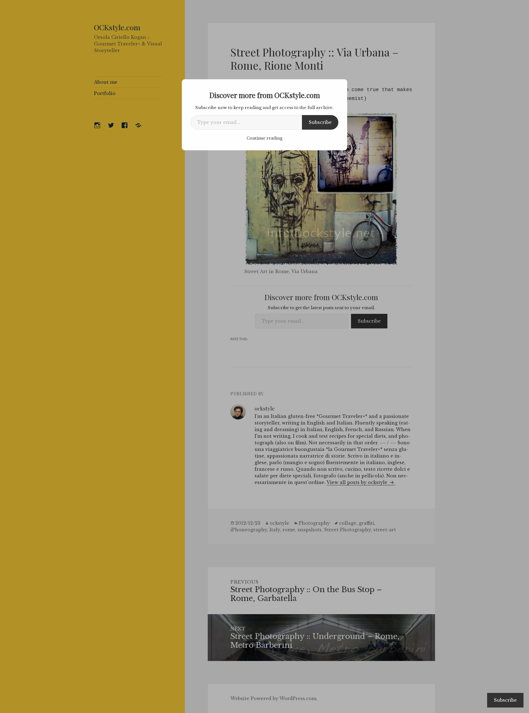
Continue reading (264, 138)
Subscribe (320, 122)
